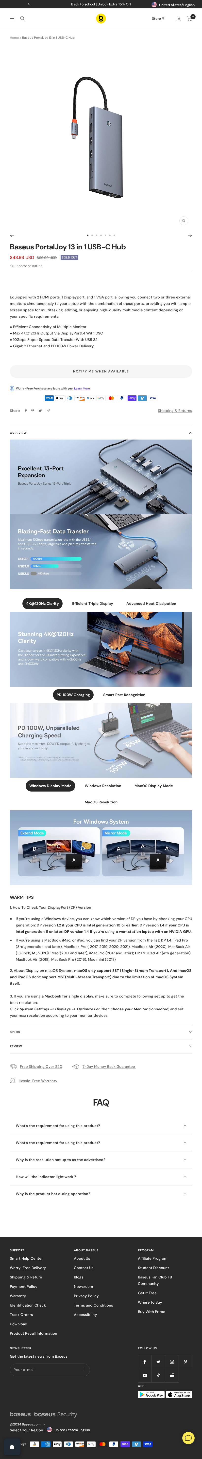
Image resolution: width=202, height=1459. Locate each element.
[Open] (12, 1447)
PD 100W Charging (73, 694)
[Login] (179, 19)
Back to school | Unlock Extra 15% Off (101, 4)
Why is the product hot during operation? (53, 1193)
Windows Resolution (103, 785)
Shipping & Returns (175, 410)
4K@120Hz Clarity (42, 603)
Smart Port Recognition (124, 694)
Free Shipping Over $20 (41, 1066)
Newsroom (83, 1286)
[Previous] (12, 235)
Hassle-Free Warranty (38, 1080)
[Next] (190, 235)
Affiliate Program (153, 1258)
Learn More (82, 388)
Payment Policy (23, 1286)
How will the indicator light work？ (46, 1176)
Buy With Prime (151, 1311)
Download (18, 1324)
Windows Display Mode (50, 785)
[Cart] (189, 18)
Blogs (79, 1277)
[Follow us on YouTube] (145, 1375)
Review (16, 1046)
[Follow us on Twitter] (158, 1362)
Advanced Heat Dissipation (151, 603)
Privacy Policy (86, 1295)
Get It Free (147, 1293)
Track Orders (21, 1314)
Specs (15, 1032)
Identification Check (28, 1305)
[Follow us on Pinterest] (185, 1362)
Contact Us (84, 1267)
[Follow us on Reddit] (172, 1375)
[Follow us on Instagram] (172, 1362)
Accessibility (85, 1314)
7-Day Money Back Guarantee (109, 1066)
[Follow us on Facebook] (145, 1362)
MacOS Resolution (101, 802)
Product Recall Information (33, 1333)
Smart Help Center (26, 1258)
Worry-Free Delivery (28, 1267)
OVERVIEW (18, 433)
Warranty (18, 1295)
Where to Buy (150, 1302)
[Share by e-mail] (48, 410)
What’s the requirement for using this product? (58, 1125)
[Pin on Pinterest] (32, 410)
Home (14, 38)
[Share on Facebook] (26, 410)
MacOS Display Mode (154, 785)
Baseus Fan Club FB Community (155, 1280)
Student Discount (153, 1267)
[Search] (22, 18)
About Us (82, 1258)
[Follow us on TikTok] (158, 1375)
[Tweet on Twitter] (40, 410)
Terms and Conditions (93, 1305)
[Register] (83, 1370)
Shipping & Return (26, 1277)
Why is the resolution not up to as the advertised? (60, 1159)
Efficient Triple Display (92, 603)
